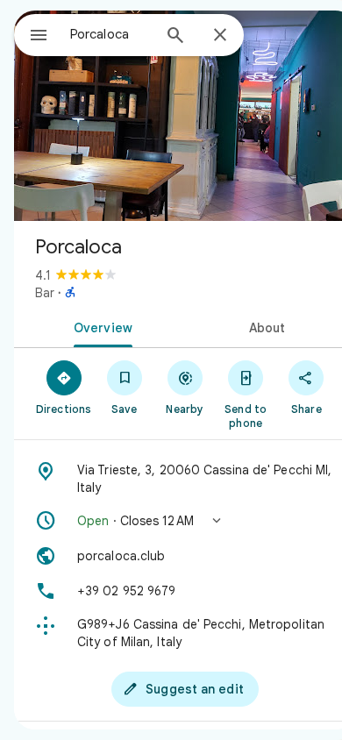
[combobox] (110, 34)
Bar (44, 293)
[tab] (100, 326)
